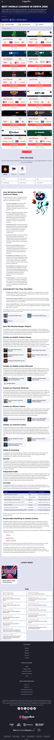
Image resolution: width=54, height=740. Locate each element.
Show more (26, 151)
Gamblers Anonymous (11, 540)
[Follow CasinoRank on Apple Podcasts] (34, 708)
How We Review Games (27, 694)
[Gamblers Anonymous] (19, 724)
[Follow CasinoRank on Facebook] (19, 708)
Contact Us (27, 687)
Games (27, 650)
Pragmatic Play (26, 669)
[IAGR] (12, 724)
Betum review (39, 107)
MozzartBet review (39, 47)
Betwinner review (39, 146)
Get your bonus (14, 45)
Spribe (26, 666)
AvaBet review (14, 47)
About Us (26, 685)
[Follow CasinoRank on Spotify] (31, 708)
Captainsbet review (14, 126)
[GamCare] (28, 724)
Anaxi (26, 676)
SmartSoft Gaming (26, 671)
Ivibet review (14, 146)
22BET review (39, 68)
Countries (26, 655)
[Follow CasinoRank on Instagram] (22, 708)
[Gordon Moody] (39, 724)
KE (26, 712)
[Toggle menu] (2, 1)
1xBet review (14, 68)
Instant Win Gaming (27, 673)
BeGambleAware (10, 538)
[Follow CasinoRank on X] (25, 708)
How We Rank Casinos (26, 689)
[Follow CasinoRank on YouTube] (28, 708)
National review (39, 126)
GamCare (8, 535)
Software (26, 653)
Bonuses (27, 648)
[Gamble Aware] (24, 730)
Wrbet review (39, 87)
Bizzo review (14, 107)
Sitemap (27, 657)
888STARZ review (14, 87)
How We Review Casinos (27, 692)
